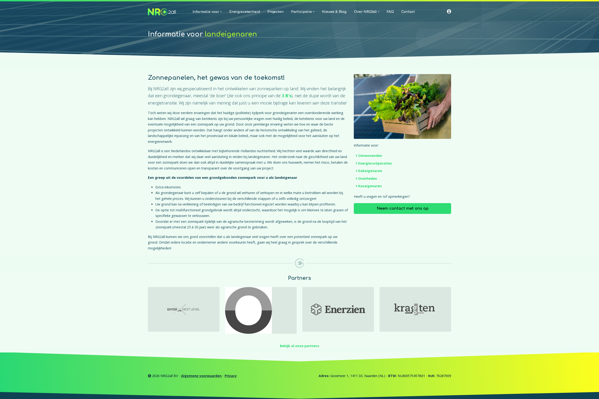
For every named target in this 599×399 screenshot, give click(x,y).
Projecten (275, 12)
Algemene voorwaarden (201, 376)
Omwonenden (370, 155)
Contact (408, 12)
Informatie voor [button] (206, 12)
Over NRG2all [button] (366, 12)
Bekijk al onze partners (299, 346)
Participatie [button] (302, 12)
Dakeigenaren (370, 171)
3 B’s (286, 95)
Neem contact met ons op (402, 208)
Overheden (367, 178)
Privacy (231, 376)
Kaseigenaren (370, 186)
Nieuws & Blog (334, 12)
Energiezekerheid (244, 12)
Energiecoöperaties (375, 163)
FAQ (390, 12)
